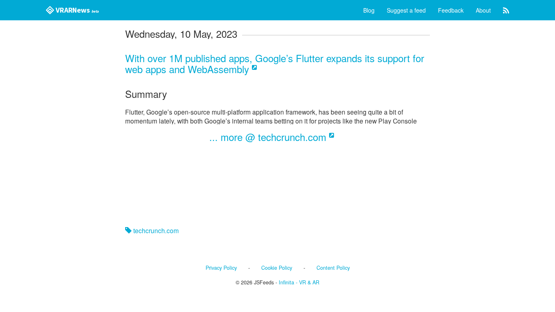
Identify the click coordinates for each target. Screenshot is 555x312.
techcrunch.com (155, 230)
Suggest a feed (406, 10)
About (483, 10)
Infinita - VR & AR (299, 282)
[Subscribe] (506, 10)
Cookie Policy (276, 267)
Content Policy (333, 267)
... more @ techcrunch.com (269, 137)
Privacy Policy (221, 267)
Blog (369, 10)
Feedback (451, 10)
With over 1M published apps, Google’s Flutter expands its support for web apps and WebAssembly (274, 63)
